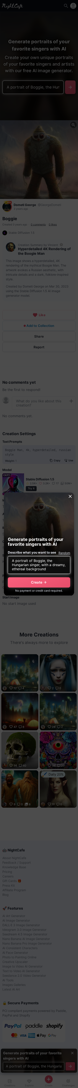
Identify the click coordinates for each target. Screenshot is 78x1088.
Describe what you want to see (32, 552)
